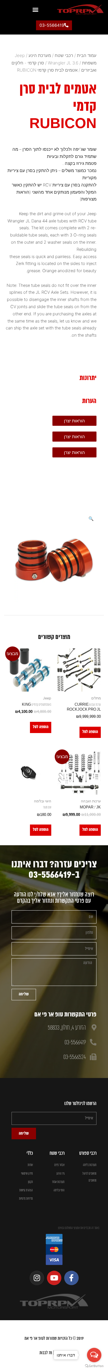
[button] (35, 9)
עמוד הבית (86, 55)
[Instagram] (37, 1278)
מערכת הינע (40, 55)
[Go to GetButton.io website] (94, 1366)
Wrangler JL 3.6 (63, 63)
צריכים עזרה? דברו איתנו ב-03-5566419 (54, 869)
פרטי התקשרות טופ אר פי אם (65, 1014)
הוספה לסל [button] (90, 732)
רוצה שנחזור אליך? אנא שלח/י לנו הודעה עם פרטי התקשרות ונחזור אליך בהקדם (54, 898)
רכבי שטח (64, 55)
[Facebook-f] (71, 1278)
